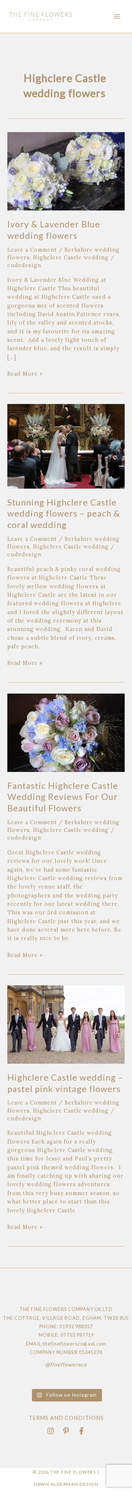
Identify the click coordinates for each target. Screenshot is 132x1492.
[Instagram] (50, 1431)
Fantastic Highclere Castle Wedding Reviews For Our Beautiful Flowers (62, 797)
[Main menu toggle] (117, 16)
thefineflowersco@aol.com (74, 1344)
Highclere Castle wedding (71, 257)
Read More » (25, 373)
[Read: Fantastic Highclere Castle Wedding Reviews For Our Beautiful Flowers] (66, 732)
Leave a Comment (32, 249)
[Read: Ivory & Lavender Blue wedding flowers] (66, 170)
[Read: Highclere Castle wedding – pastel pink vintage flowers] (66, 1023)
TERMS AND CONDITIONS (66, 1418)
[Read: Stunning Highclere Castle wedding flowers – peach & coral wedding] (66, 445)
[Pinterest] (66, 1431)
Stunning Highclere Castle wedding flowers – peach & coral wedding (63, 513)
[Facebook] (81, 1431)
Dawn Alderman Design (66, 1484)
